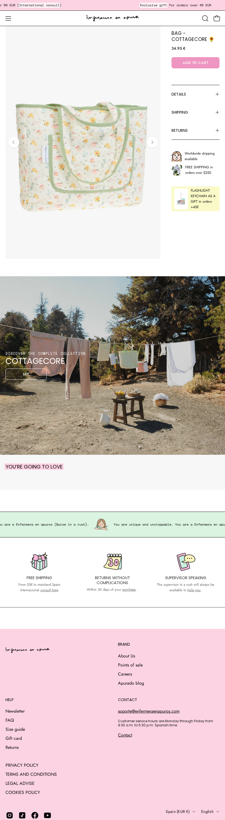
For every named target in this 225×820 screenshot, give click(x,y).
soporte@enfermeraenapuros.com (148, 711)
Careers (125, 674)
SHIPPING (179, 112)
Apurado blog (131, 683)
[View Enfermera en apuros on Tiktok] (22, 815)
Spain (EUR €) (178, 811)
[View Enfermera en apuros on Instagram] (9, 815)
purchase (129, 589)
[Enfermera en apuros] (112, 18)
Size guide (15, 729)
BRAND (124, 644)
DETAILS (178, 94)
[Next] (152, 142)
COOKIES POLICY (22, 792)
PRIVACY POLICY (21, 765)
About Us (126, 656)
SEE (26, 374)
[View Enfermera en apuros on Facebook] (35, 815)
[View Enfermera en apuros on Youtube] (47, 815)
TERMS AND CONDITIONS (31, 774)
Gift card (13, 738)
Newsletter (15, 711)
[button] (205, 18)
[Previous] (13, 142)
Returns (12, 747)
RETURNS (179, 130)
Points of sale (130, 665)
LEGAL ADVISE (20, 783)
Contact (125, 735)
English (207, 811)
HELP (9, 700)
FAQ (9, 720)
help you (194, 590)
